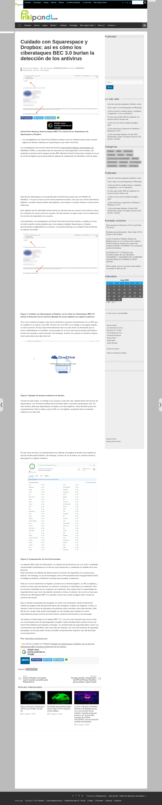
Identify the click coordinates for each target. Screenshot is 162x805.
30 (114, 300)
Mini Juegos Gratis (100, 2)
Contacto (28, 2)
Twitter (90, 801)
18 (124, 293)
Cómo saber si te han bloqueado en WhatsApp (124, 108)
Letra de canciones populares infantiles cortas (124, 104)
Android (110, 151)
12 (130, 290)
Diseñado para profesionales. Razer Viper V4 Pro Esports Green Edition (59, 708)
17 (119, 293)
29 (109, 300)
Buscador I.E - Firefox (114, 330)
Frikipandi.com (101, 796)
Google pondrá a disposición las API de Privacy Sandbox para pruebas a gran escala (83, 679)
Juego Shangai (112, 343)
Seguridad (123, 162)
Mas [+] (101, 25)
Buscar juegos (112, 325)
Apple (119, 151)
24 (119, 296)
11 (124, 290)
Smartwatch (112, 166)
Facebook (99, 801)
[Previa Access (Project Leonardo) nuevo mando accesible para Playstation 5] (1, 405)
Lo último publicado (73, 2)
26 (130, 296)
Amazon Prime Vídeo (113, 441)
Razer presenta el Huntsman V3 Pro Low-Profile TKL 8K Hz (32, 708)
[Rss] (123, 2)
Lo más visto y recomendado (118, 158)
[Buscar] (145, 2)
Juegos (45, 2)
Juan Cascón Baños (31, 68)
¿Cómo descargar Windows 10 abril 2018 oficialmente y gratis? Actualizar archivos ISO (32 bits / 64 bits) (124, 137)
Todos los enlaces (113, 349)
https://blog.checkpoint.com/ (36, 638)
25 (124, 296)
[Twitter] (127, 2)
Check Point (32, 669)
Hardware (27, 25)
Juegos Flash (111, 338)
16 (114, 293)
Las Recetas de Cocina (115, 328)
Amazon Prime (111, 439)
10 (119, 290)
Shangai (41, 801)
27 (135, 296)
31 (119, 300)
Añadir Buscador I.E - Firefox (75, 801)
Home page (19, 801)
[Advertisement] (60, 177)
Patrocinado (112, 162)
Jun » (114, 302)
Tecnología (37, 2)
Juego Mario (111, 340)
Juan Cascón (113, 796)
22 (109, 296)
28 (140, 296)
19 (130, 293)
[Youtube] (130, 2)
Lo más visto (87, 2)
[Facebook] (125, 2)
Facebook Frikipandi (114, 335)
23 (114, 296)
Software (63, 25)
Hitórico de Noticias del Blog (116, 353)
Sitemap (109, 801)
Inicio (19, 25)
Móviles (61, 2)
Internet (53, 2)
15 (109, 293)
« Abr (108, 302)
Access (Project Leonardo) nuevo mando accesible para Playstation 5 (35, 679)
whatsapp (58, 117)
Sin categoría (135, 162)
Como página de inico (114, 333)
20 (135, 293)
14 (140, 290)
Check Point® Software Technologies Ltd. (77, 148)
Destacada (27, 70)
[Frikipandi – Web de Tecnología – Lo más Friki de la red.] (44, 15)
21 (140, 293)
